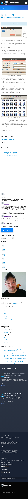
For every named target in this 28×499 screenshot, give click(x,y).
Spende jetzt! (7, 230)
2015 (4, 258)
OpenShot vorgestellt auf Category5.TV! (11, 155)
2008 (4, 267)
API (4, 337)
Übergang (5, 342)
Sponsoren (5, 475)
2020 (4, 251)
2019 (4, 253)
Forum (8, 464)
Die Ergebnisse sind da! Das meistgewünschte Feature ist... (15, 156)
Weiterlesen (3, 385)
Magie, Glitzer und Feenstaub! (7, 145)
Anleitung (5, 344)
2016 (4, 257)
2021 (4, 250)
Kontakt (4, 458)
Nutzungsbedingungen (5, 492)
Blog (2, 8)
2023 (4, 248)
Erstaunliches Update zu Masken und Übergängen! (14, 153)
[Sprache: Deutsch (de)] (26, 3)
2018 (4, 254)
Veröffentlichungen (7, 331)
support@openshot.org (8, 462)
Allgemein (5, 329)
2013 (4, 261)
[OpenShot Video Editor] (11, 2)
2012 (4, 262)
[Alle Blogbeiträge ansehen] (17, 368)
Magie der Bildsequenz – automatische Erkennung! (14, 16)
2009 (4, 266)
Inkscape (5, 315)
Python (5, 322)
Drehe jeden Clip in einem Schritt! (7, 139)
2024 (4, 246)
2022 (4, 249)
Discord (11, 464)
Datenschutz (22, 490)
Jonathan (10, 19)
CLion (5, 310)
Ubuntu (5, 324)
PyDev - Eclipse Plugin (8, 319)
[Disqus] (14, 175)
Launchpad (6, 316)
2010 (4, 264)
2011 (4, 263)
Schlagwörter (5, 335)
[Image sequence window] (14, 66)
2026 (4, 244)
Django (5, 312)
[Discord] (7, 472)
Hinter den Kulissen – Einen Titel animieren (12, 150)
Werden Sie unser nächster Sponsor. (8, 478)
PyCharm (5, 318)
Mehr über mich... (16, 303)
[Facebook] (2, 472)
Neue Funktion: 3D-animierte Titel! (10, 152)
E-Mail (5, 464)
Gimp (5, 313)
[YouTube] (9, 472)
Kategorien (5, 327)
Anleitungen (6, 332)
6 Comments (9, 131)
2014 (4, 259)
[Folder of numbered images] (14, 105)
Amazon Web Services (8, 308)
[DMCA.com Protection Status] (5, 466)
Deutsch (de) (13, 492)
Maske (5, 340)
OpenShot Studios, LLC (5, 490)
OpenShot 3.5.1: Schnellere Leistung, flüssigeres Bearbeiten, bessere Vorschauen (14, 375)
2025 (4, 245)
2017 (4, 255)
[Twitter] (4, 472)
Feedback (5, 339)
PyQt (4, 321)
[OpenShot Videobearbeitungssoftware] (6, 485)
